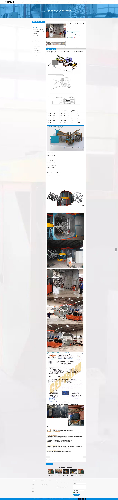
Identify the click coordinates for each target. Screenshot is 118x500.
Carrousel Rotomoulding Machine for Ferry (81, 475)
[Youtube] (83, 499)
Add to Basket (72, 34)
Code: (73, 47)
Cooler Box (35, 44)
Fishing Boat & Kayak (36, 46)
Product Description (51, 49)
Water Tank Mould (36, 37)
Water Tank (35, 48)
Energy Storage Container (37, 52)
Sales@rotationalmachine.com (61, 487)
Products (33, 484)
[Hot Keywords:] (114, 2)
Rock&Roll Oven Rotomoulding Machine (39, 29)
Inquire (72, 32)
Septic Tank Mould (36, 35)
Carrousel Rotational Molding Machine (73, 475)
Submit (76, 494)
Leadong (62, 498)
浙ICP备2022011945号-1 (71, 498)
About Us (33, 489)
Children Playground (36, 50)
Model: (48, 47)
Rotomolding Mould (36, 31)
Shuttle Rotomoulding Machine (38, 25)
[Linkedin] (80, 499)
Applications (33, 485)
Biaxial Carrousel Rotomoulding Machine (51, 475)
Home (33, 482)
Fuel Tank (34, 55)
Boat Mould (35, 33)
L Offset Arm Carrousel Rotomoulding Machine (58, 475)
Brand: (60, 47)
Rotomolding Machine (36, 23)
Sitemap (65, 498)
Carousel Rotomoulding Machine (38, 27)
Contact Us (33, 491)
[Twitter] (82, 499)
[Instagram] (85, 499)
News (33, 488)
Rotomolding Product (36, 41)
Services (33, 487)
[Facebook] (79, 499)
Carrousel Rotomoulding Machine (66, 475)
